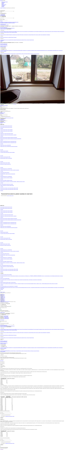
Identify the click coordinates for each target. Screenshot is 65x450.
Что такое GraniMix (13, 31)
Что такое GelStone (24, 31)
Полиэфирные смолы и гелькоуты (43, 31)
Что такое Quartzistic (35, 31)
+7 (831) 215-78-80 (2, 297)
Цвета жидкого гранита (50, 31)
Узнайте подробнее (9, 326)
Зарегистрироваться (3, 118)
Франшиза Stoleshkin (14, 32)
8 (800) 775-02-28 (2, 312)
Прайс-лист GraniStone (8, 37)
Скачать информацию (43, 34)
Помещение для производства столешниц (14, 34)
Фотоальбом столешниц (57, 31)
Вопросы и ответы (9, 32)
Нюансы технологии (33, 53)
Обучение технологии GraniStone (4, 34)
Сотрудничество (26, 53)
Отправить (2, 417)
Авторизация (2, 119)
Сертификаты (48, 34)
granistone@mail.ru (2, 301)
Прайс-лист (29, 53)
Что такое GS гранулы (19, 31)
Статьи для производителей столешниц (11, 337)
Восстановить (2, 121)
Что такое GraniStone (3, 31)
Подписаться (2, 104)
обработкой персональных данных (9, 416)
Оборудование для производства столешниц (25, 34)
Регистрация (2, 113)
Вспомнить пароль (2, 112)
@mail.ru (2, 15)
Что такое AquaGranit (8, 31)
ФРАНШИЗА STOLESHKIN (4, 105)
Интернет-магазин (2, 37)
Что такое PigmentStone (30, 31)
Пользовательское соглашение (20, 337)
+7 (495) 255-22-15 (6, 317)
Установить (1, 449)
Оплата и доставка (26, 337)
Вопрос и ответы (4, 4)
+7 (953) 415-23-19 (2, 300)
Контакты (3, 6)
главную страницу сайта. (10, 195)
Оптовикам (3, 2)
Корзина (1, 0)
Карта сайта (1, 360)
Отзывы (30, 337)
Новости (3, 3)
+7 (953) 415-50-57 (2, 14)
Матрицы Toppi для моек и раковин (36, 34)
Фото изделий (11, 53)
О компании (3, 5)
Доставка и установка (16, 53)
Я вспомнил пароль (2, 122)
